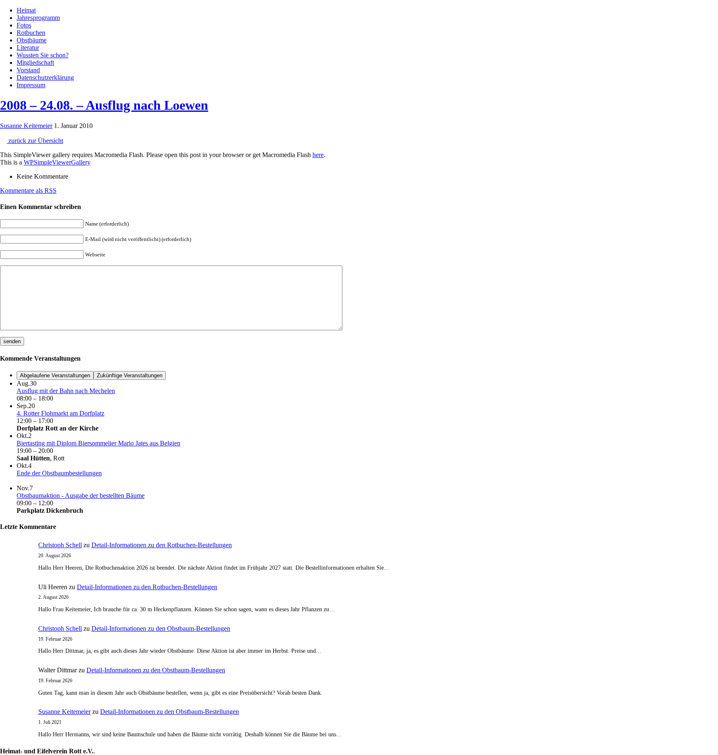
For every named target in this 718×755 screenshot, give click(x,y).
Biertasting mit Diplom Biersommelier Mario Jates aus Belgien (98, 443)
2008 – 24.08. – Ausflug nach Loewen (104, 105)
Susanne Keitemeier (26, 125)
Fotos (24, 25)
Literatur (28, 47)
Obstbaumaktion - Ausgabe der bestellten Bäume (81, 495)
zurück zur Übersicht (35, 140)
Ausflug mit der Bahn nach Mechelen (66, 390)
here (318, 154)
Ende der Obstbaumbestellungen (59, 473)
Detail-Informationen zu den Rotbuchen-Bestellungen (161, 544)
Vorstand (28, 70)
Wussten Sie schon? (43, 55)
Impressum (31, 85)
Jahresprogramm (38, 17)
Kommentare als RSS (28, 190)
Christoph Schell (60, 544)
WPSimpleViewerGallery (57, 162)
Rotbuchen (31, 32)
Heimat (26, 10)
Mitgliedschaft (35, 62)
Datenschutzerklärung (45, 77)
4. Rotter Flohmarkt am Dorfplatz (60, 413)
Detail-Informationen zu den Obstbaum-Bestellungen (160, 628)
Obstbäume (32, 40)
